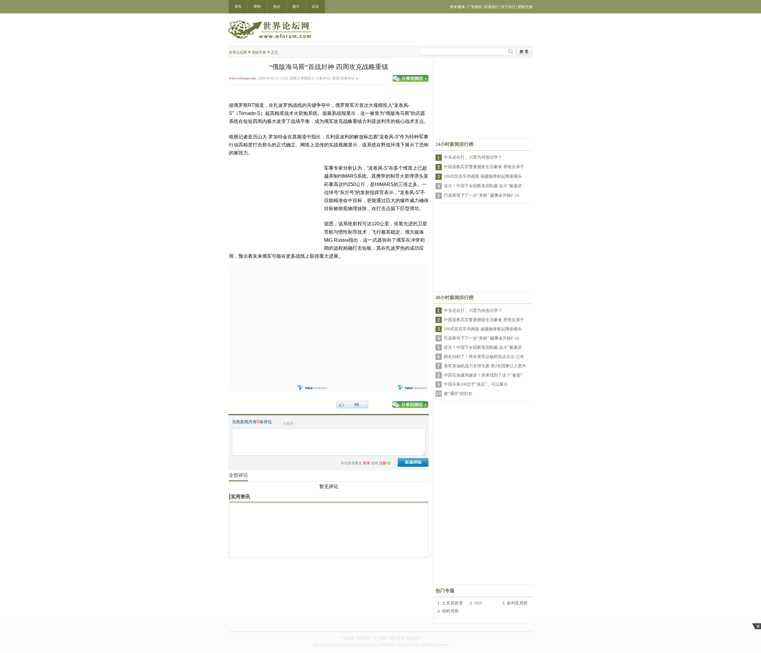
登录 (366, 463)
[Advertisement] (278, 302)
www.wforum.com (242, 78)
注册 (382, 463)
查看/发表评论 (343, 78)
